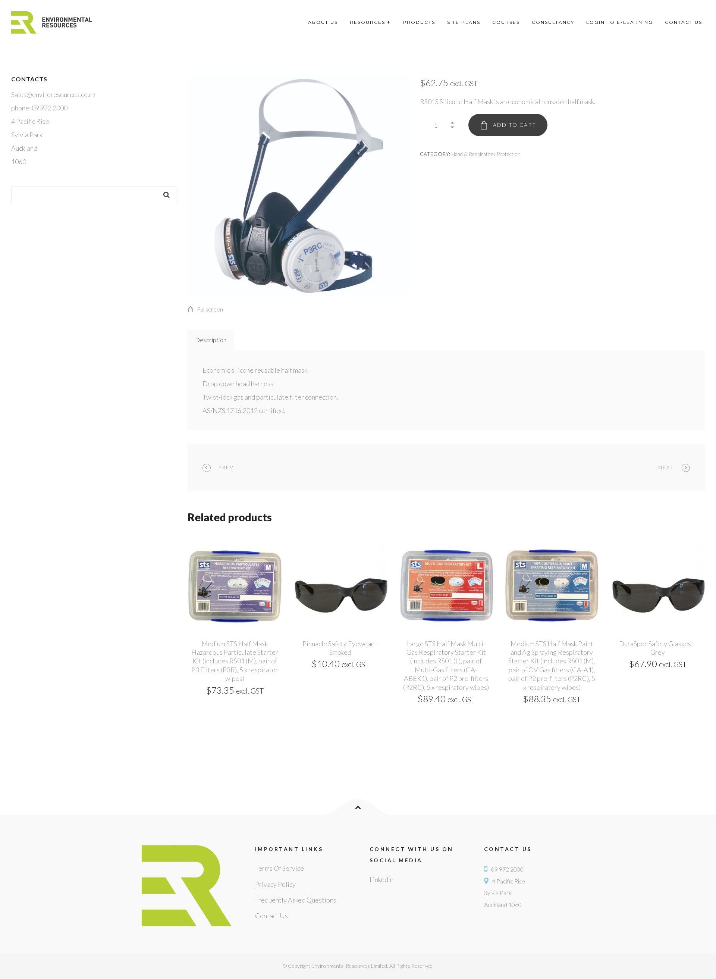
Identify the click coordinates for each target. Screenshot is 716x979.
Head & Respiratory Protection (486, 154)
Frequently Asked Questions (295, 900)
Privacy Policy (275, 884)
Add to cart (514, 125)
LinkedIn (381, 879)
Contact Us (271, 915)
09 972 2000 (507, 869)
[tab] (211, 339)
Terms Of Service (279, 868)
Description (211, 339)
